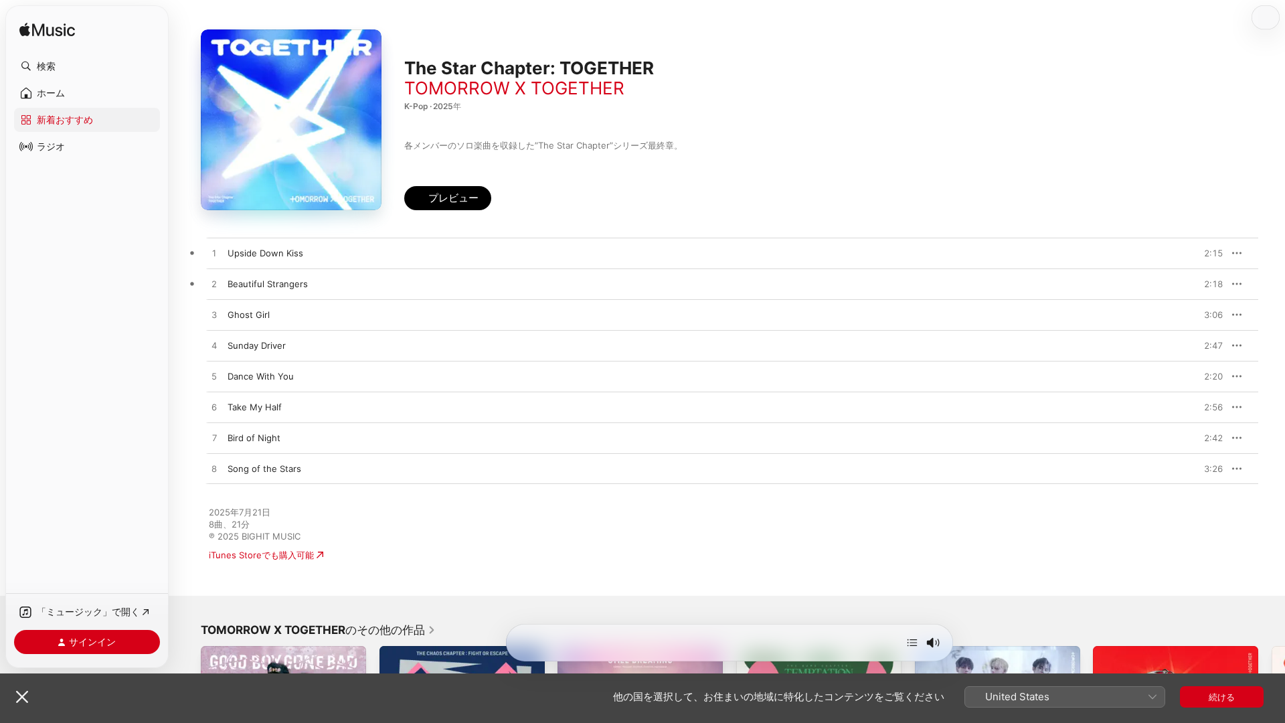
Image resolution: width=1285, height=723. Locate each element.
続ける (1222, 697)
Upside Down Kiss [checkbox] (265, 253)
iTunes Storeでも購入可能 (261, 555)
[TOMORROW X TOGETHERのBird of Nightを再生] (214, 438)
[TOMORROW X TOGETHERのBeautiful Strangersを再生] (214, 284)
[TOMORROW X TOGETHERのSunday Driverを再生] (214, 346)
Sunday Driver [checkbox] (257, 345)
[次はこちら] (912, 642)
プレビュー (1206, 253)
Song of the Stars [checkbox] (264, 468)
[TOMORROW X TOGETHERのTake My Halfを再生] (214, 408)
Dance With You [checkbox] (261, 376)
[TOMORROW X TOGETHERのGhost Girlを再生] (214, 315)
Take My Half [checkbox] (255, 407)
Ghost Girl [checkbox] (249, 314)
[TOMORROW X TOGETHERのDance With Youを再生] (214, 377)
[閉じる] (22, 697)
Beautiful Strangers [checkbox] (268, 283)
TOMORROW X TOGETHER (514, 88)
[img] (47, 30)
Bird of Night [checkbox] (254, 437)
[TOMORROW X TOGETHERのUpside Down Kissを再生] (214, 254)
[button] (87, 66)
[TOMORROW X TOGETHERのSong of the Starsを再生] (214, 469)
